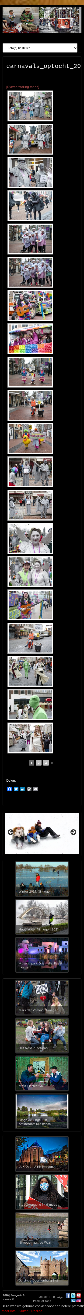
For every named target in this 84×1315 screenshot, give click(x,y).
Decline (36, 1311)
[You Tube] (78, 1297)
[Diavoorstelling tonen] (22, 87)
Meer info (9, 1311)
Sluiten (23, 1311)
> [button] (73, 832)
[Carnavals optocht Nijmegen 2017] (30, 106)
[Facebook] (68, 1297)
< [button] (10, 832)
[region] (42, 833)
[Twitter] (73, 1297)
